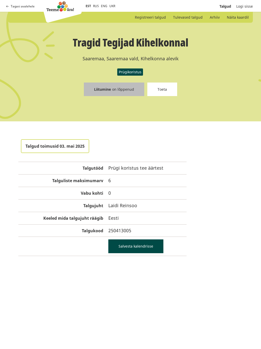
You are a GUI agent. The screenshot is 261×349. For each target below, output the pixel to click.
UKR (112, 6)
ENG (104, 6)
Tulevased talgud (188, 17)
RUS (96, 6)
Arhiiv (215, 17)
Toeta (162, 89)
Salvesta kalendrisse (136, 246)
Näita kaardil (238, 17)
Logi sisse (244, 6)
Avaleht (60, 6)
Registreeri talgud (150, 17)
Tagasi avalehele (23, 6)
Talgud (225, 6)
